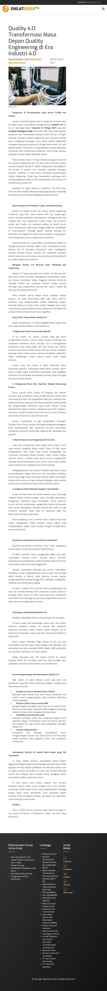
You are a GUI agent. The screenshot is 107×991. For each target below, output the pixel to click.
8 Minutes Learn (49, 854)
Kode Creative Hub (50, 931)
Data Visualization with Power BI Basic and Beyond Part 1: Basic (22, 860)
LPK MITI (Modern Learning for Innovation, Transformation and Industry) (49, 942)
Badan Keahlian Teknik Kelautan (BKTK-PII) (49, 887)
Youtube (66, 885)
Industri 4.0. (58, 124)
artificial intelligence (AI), (20, 131)
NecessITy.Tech (48, 950)
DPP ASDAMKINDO (50, 895)
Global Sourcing (17, 865)
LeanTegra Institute (50, 934)
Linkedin (66, 877)
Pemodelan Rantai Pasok (21, 873)
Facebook (67, 861)
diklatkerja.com (94, 2)
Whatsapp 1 (68, 892)
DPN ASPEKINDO (49, 892)
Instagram (67, 869)
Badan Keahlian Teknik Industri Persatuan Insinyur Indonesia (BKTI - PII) (50, 876)
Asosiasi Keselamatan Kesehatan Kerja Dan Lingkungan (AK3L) (49, 862)
